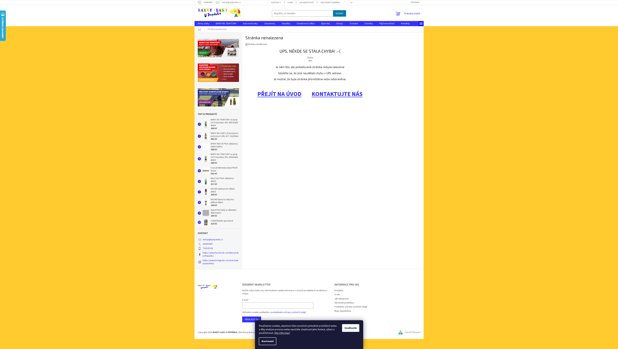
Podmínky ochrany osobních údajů (350, 306)
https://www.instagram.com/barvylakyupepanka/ (220, 262)
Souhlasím (350, 328)
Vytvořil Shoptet (412, 332)
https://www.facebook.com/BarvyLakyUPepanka (221, 254)
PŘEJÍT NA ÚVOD (279, 94)
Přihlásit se (252, 319)
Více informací (282, 333)
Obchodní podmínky (330, 2)
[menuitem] (203, 23)
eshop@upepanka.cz (213, 239)
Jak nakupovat (306, 2)
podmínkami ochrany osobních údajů (288, 312)
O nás (290, 2)
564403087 (208, 244)
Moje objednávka (342, 311)
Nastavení (268, 341)
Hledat (339, 13)
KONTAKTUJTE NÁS (337, 94)
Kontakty (276, 2)
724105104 (208, 248)
